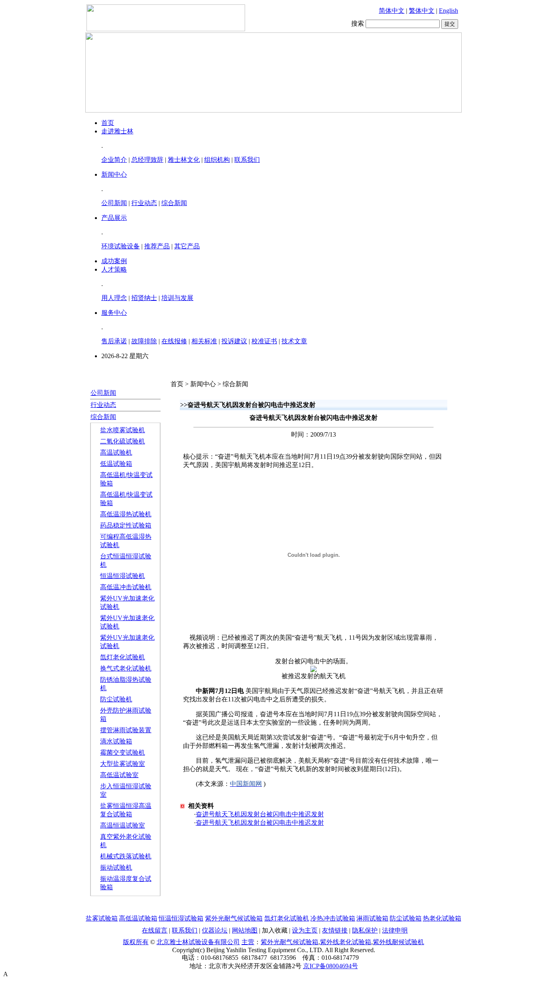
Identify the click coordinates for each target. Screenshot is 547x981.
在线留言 (154, 930)
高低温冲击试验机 (125, 587)
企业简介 (114, 159)
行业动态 (144, 202)
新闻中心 (114, 174)
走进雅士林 (117, 131)
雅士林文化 (184, 159)
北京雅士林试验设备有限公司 (198, 942)
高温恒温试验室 (122, 825)
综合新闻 (174, 202)
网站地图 (244, 930)
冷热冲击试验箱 (332, 918)
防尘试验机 (116, 699)
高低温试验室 (119, 775)
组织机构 (217, 159)
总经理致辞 (147, 159)
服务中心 (114, 312)
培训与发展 (177, 297)
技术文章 (294, 341)
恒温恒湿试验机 (122, 575)
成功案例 (114, 261)
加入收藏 (275, 930)
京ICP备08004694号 (330, 966)
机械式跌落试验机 (125, 856)
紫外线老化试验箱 (345, 942)
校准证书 (264, 341)
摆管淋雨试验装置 (125, 730)
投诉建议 (234, 341)
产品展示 (114, 217)
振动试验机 (116, 867)
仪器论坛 (214, 930)
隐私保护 (365, 930)
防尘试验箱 (406, 918)
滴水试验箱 (116, 741)
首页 (107, 122)
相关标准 (204, 341)
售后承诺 (114, 341)
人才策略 (114, 269)
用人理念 (114, 297)
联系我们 (247, 159)
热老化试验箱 (442, 918)
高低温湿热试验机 (125, 514)
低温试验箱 (116, 463)
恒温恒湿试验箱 (181, 918)
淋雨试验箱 (372, 918)
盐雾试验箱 (102, 918)
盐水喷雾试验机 (122, 430)
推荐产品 (157, 246)
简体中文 (391, 10)
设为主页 (305, 930)
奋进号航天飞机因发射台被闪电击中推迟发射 (260, 814)
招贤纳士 (144, 297)
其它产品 (187, 246)
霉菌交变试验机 (122, 752)
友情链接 (335, 930)
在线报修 (174, 341)
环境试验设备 (120, 246)
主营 (247, 942)
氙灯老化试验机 (122, 657)
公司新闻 (114, 202)
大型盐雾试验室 (122, 763)
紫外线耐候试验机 (398, 942)
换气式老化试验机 (125, 668)
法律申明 (395, 930)
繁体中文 (421, 10)
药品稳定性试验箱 (125, 525)
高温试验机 (116, 452)
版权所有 (136, 942)
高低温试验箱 (138, 918)
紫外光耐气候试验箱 (234, 918)
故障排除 (144, 341)
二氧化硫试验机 (122, 441)
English (448, 10)
